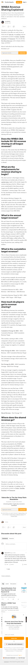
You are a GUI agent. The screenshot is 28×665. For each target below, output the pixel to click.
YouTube (22, 37)
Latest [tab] (7, 583)
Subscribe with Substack (15, 644)
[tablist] (8, 538)
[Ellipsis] (26, 552)
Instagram (12, 39)
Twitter (17, 37)
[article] (14, 593)
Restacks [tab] (11, 538)
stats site (11, 34)
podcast (18, 34)
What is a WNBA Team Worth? (8, 604)
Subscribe (19, 2)
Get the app (22, 658)
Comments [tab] (5, 538)
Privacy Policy (19, 650)
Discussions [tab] (13, 583)
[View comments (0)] (8, 599)
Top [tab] (3, 583)
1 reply (8, 569)
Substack (6, 661)
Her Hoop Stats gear (6, 41)
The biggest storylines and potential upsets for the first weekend (8, 594)
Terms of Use (21, 513)
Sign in (24, 2)
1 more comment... (6, 576)
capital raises (5, 182)
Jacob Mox (7, 21)
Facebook (3, 39)
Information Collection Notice (17, 514)
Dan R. (6, 552)
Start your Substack (10, 658)
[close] (23, 615)
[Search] (25, 583)
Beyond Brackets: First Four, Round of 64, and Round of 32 (8, 590)
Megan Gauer (11, 597)
